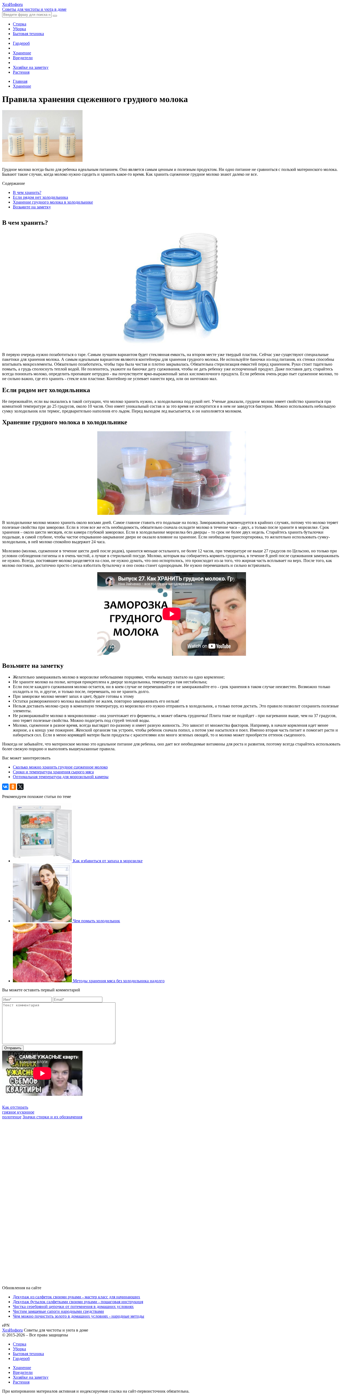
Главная (20, 81)
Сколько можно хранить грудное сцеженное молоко (60, 767)
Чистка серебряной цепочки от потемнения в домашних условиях (73, 1306)
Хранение (22, 53)
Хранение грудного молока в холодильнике (53, 202)
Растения (21, 72)
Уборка (19, 29)
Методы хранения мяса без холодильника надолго (119, 981)
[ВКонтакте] (5, 787)
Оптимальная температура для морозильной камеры (61, 776)
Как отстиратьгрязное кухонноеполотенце (18, 1112)
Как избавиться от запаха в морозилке (108, 861)
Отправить (12, 1048)
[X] (20, 787)
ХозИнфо (12, 1330)
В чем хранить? (27, 192)
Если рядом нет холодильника (40, 197)
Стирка (19, 24)
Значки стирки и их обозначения (52, 1117)
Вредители (23, 57)
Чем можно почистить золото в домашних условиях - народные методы (78, 1316)
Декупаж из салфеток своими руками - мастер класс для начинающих (76, 1297)
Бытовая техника (28, 33)
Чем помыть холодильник (96, 921)
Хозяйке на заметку (31, 67)
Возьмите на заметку (32, 207)
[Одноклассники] (13, 787)
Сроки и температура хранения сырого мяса (53, 772)
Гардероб (21, 43)
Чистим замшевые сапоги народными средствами (58, 1311)
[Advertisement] (42, 1199)
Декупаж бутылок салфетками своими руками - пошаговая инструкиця (78, 1301)
